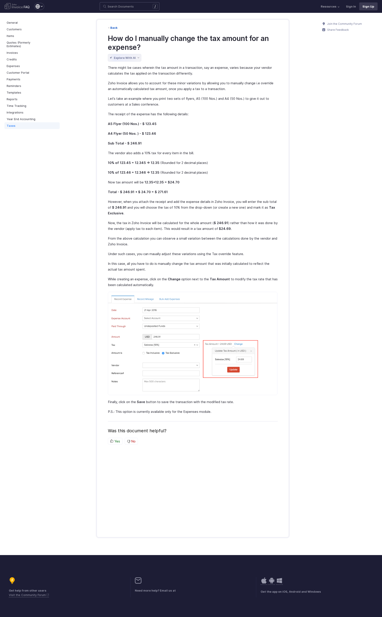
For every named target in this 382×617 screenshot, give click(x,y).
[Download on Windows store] (279, 583)
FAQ (27, 7)
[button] (37, 6)
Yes (116, 441)
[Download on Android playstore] (264, 583)
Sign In (351, 6)
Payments (13, 79)
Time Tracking (16, 106)
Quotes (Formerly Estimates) (18, 44)
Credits (12, 59)
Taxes (11, 125)
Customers (14, 29)
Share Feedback (338, 29)
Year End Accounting (21, 119)
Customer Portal (18, 72)
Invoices (12, 52)
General (12, 22)
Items (10, 36)
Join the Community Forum (344, 23)
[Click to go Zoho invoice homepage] (13, 6)
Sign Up (368, 6)
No (133, 441)
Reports (12, 99)
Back (114, 27)
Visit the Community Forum (28, 595)
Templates (14, 92)
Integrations (15, 112)
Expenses (13, 66)
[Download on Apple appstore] (271, 583)
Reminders (14, 86)
